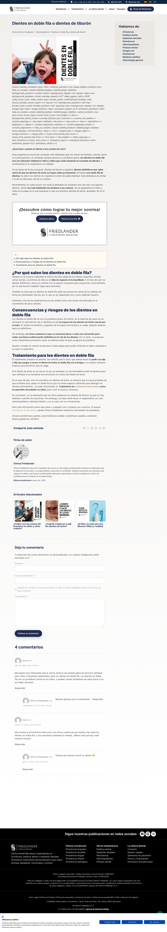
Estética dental (130, 35)
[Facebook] (84, 428)
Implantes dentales (132, 38)
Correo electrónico (25, 575)
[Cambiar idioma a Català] (150, 2)
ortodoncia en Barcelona (24, 410)
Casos (112, 9)
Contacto (132, 849)
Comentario (21, 596)
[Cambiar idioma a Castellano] (145, 2)
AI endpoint (133, 897)
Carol (24, 720)
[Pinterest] (100, 428)
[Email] (104, 428)
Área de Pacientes (142, 9)
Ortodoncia (61, 9)
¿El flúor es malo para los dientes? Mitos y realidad (90, 525)
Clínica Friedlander (23, 463)
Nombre (19, 563)
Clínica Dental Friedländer (23, 32)
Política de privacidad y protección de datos (73, 897)
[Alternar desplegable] (68, 9)
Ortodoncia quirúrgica (76, 861)
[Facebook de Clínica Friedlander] (142, 834)
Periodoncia (129, 41)
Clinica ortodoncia (76, 845)
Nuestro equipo (135, 852)
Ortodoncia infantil (75, 858)
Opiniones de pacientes (139, 855)
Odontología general (133, 60)
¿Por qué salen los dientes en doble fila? (34, 258)
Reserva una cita (69, 219)
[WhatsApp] (96, 428)
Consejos (121, 9)
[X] (88, 428)
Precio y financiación (138, 858)
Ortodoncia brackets (76, 849)
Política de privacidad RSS (103, 897)
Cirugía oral (128, 50)
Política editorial (121, 897)
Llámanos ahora (46, 219)
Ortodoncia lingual (75, 855)
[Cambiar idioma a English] (155, 2)
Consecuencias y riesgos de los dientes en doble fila (41, 262)
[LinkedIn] (92, 428)
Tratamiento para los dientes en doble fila (36, 265)
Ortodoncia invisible (75, 852)
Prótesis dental (130, 47)
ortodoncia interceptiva (87, 386)
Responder (20, 688)
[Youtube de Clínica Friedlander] (147, 834)
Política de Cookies (47, 897)
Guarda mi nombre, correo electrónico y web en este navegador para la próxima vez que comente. (59, 589)
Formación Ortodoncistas (140, 861)
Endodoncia (129, 54)
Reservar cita (134, 2)
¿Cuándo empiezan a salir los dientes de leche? (58, 525)
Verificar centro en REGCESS (97, 877)
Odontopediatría (42, 32)
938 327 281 (116, 2)
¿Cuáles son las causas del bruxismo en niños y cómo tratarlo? (27, 526)
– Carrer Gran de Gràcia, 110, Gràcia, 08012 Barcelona (99, 901)
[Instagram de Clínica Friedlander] (153, 834)
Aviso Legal (33, 897)
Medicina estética (131, 57)
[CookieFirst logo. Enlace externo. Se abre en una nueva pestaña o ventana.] (3, 917)
